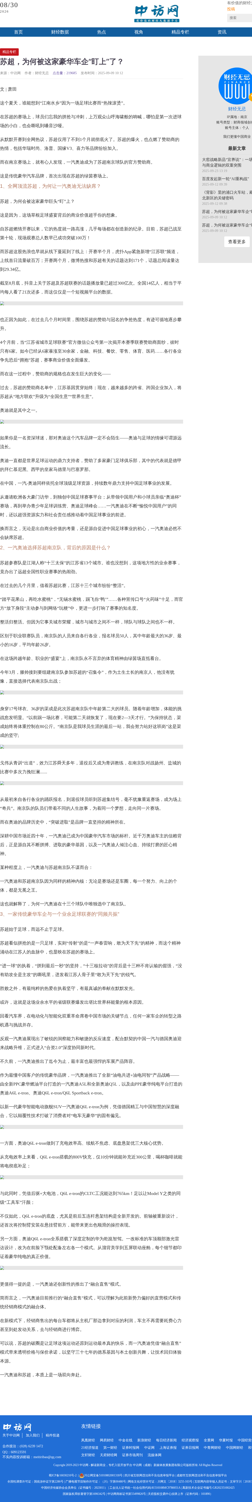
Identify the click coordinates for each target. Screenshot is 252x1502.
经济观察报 (190, 1440)
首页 (18, 32)
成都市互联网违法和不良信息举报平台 (202, 1475)
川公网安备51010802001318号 (103, 1475)
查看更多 (237, 241)
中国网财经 (234, 1448)
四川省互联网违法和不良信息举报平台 (150, 1475)
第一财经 (110, 1448)
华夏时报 (226, 1440)
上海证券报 (168, 1448)
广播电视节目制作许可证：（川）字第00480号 (95, 1481)
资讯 (222, 32)
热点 (101, 32)
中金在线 (125, 1440)
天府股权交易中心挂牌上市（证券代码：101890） (180, 1494)
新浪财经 (144, 1440)
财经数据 (60, 32)
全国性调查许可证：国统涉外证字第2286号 (35, 1481)
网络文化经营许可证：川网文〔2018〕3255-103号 (160, 1481)
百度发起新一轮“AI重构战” (225, 179)
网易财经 (107, 1440)
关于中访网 (11, 1435)
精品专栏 (180, 32)
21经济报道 (89, 1448)
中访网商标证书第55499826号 (127, 1494)
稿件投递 (53, 1435)
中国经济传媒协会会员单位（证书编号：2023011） (74, 1487)
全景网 (209, 1440)
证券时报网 (130, 1448)
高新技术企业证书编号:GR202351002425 (208, 1487)
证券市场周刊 (132, 1455)
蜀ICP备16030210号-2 (63, 1475)
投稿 (231, 9)
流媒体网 (154, 1455)
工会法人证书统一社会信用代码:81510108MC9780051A (145, 1487)
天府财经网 (108, 1455)
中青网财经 (212, 1448)
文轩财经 (88, 1455)
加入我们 (33, 1435)
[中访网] (156, 13)
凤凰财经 (88, 1440)
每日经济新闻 (166, 1440)
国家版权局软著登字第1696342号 (84, 1494)
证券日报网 (190, 1448)
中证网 (149, 1448)
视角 (138, 32)
